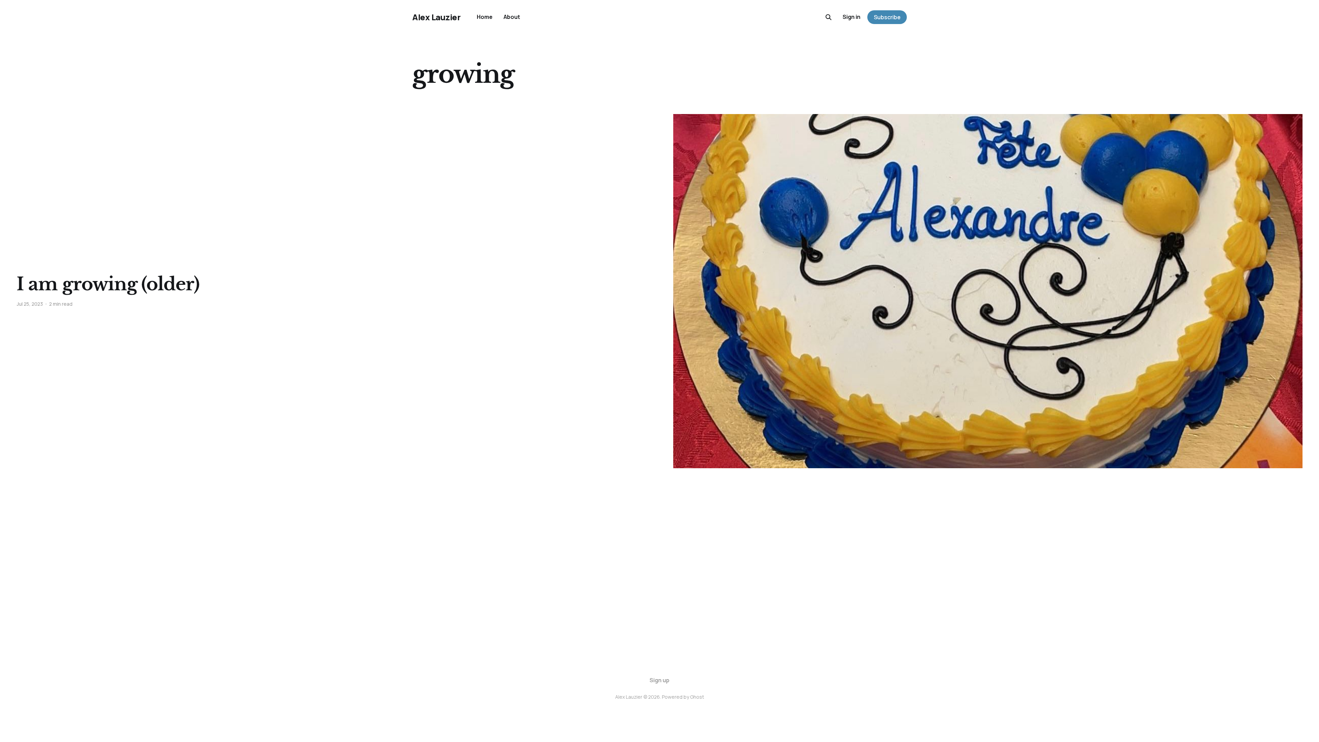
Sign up (659, 680)
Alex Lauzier (436, 17)
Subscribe (887, 17)
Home (485, 17)
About (512, 17)
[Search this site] (828, 17)
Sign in (851, 17)
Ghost (697, 697)
